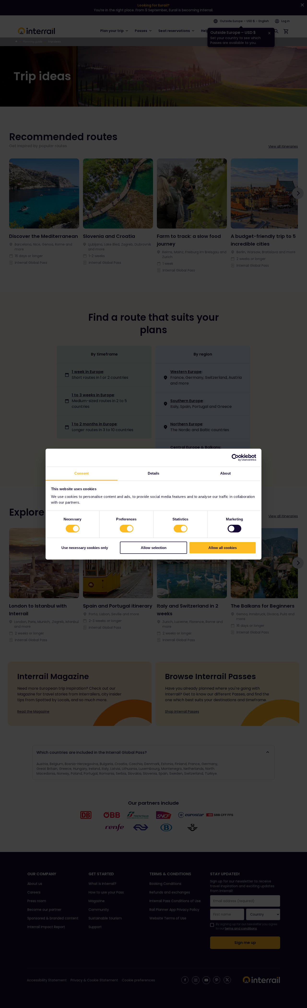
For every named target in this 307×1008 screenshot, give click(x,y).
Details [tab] (153, 473)
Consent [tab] (81, 473)
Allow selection (153, 548)
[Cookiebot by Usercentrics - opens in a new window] (235, 457)
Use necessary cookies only (84, 548)
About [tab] (225, 473)
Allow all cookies (222, 548)
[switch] (126, 528)
